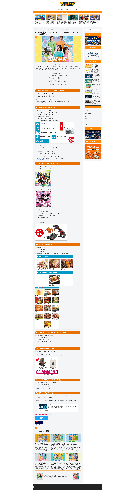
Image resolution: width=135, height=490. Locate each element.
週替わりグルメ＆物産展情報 (53, 80)
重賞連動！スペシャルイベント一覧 (54, 77)
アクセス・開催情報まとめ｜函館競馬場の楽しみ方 (57, 84)
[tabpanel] (40, 19)
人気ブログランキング (39, 424)
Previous (33, 19)
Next (101, 19)
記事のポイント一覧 (56, 73)
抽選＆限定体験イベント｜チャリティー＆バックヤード (57, 81)
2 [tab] (67, 26)
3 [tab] (69, 26)
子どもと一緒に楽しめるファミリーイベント (55, 78)
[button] (100, 29)
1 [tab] (65, 26)
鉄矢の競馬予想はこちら (41, 102)
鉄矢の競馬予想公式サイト (42, 159)
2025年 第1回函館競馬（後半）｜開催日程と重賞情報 (57, 75)
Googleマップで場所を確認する (43, 388)
